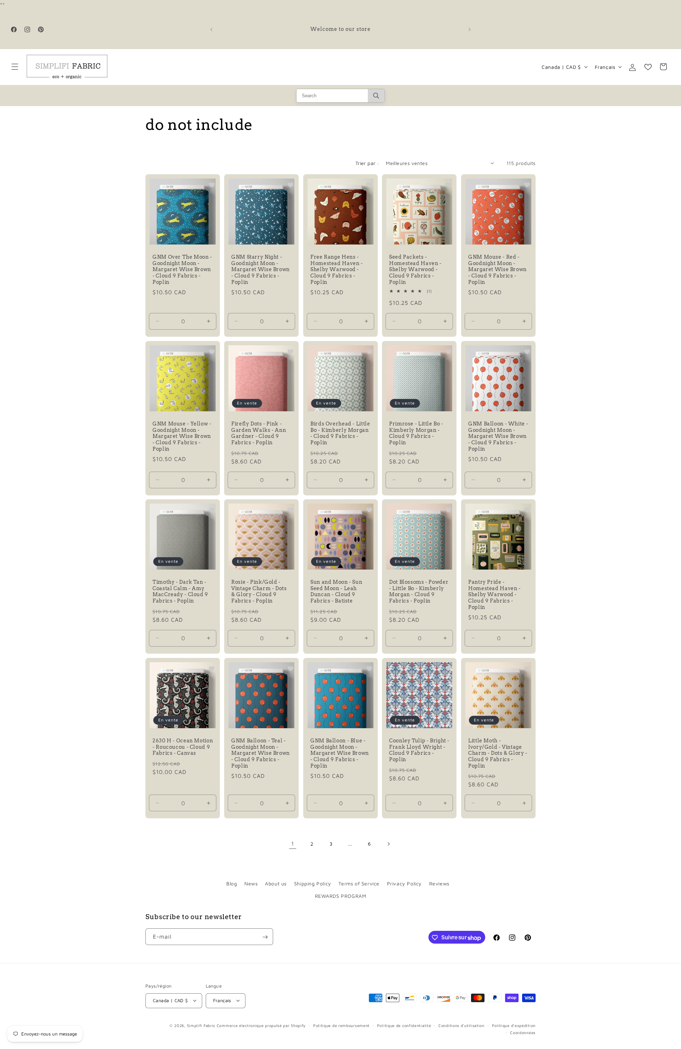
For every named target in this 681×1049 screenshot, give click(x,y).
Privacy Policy (404, 883)
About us (276, 883)
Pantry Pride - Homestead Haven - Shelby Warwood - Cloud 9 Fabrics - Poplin (494, 595)
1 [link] (292, 844)
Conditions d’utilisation (461, 1025)
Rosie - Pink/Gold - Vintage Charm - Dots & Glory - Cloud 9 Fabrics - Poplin (259, 592)
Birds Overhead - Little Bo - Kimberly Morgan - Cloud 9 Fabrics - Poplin (340, 433)
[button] (15, 67)
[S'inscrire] (265, 937)
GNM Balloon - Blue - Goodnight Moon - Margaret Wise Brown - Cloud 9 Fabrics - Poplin (339, 753)
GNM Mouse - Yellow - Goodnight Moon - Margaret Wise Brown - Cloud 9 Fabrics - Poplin (182, 436)
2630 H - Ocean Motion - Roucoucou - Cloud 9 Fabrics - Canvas (183, 747)
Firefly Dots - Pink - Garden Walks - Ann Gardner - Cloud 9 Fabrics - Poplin (258, 433)
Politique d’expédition (514, 1025)
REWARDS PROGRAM (340, 896)
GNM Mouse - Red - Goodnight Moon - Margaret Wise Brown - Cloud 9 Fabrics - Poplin (497, 269)
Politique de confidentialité (404, 1025)
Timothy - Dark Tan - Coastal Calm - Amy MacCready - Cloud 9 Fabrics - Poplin (180, 592)
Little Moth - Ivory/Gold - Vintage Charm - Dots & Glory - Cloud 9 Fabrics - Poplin (497, 753)
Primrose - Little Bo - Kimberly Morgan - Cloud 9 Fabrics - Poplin (416, 433)
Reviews (439, 883)
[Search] (376, 95)
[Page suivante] (388, 844)
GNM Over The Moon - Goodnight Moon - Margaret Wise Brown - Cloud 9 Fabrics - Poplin (182, 269)
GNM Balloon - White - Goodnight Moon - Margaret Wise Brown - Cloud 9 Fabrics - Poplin (498, 436)
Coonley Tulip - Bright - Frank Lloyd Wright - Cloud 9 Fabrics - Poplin (419, 750)
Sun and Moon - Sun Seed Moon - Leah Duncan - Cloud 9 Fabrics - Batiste (336, 592)
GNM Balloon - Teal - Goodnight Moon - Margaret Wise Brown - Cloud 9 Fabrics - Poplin (260, 753)
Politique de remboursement (341, 1025)
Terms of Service (359, 883)
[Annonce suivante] (469, 29)
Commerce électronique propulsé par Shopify (261, 1025)
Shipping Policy (312, 883)
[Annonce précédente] (211, 29)
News (251, 883)
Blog (231, 883)
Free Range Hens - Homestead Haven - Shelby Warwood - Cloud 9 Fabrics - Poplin (336, 269)
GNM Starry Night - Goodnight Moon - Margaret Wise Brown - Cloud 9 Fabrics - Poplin (260, 269)
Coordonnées (523, 1032)
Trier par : (367, 163)
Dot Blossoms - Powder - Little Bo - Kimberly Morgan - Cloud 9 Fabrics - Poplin (418, 592)
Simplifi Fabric (201, 1025)
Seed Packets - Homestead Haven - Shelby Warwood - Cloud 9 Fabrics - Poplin (415, 269)
